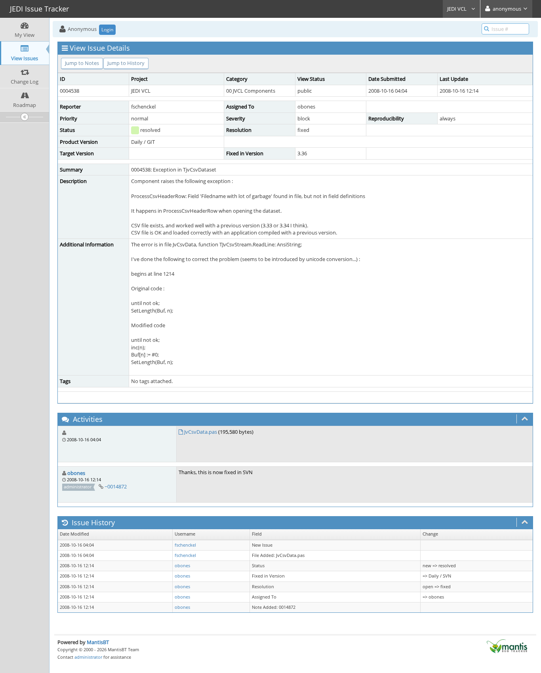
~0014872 (116, 486)
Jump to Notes (82, 63)
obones (76, 473)
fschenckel (185, 545)
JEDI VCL (457, 8)
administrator (88, 657)
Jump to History (126, 63)
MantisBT (98, 642)
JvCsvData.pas (200, 431)
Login (107, 29)
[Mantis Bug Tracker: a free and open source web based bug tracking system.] (507, 645)
